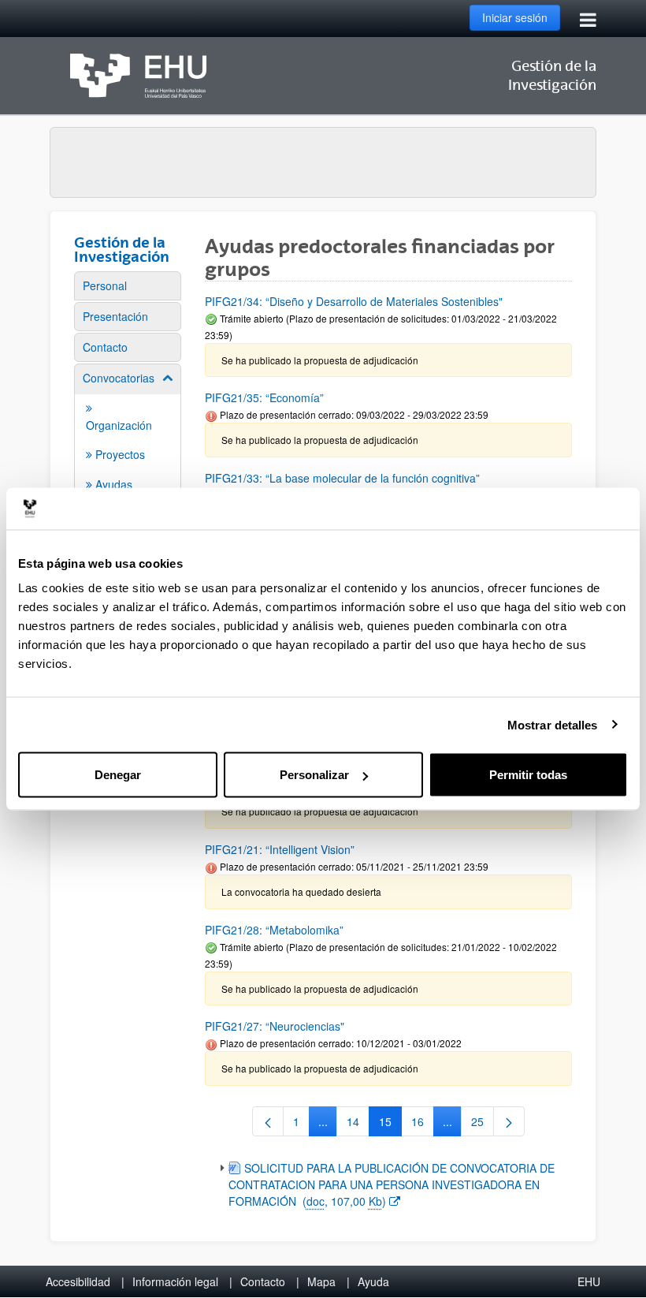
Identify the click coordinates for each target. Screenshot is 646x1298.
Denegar (118, 774)
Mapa (321, 1281)
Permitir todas (528, 774)
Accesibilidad (78, 1281)
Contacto (262, 1281)
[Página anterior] (268, 1121)
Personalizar (314, 774)
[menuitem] (127, 285)
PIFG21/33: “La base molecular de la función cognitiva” (342, 478)
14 (358, 1124)
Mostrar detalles (552, 724)
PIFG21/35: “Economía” (264, 397)
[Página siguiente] (509, 1121)
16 (422, 1124)
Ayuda (373, 1281)
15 (390, 1124)
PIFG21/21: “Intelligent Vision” (280, 849)
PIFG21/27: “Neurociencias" (274, 1026)
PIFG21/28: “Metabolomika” (274, 930)
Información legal (175, 1281)
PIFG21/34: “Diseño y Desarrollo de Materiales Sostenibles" (354, 301)
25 (482, 1124)
